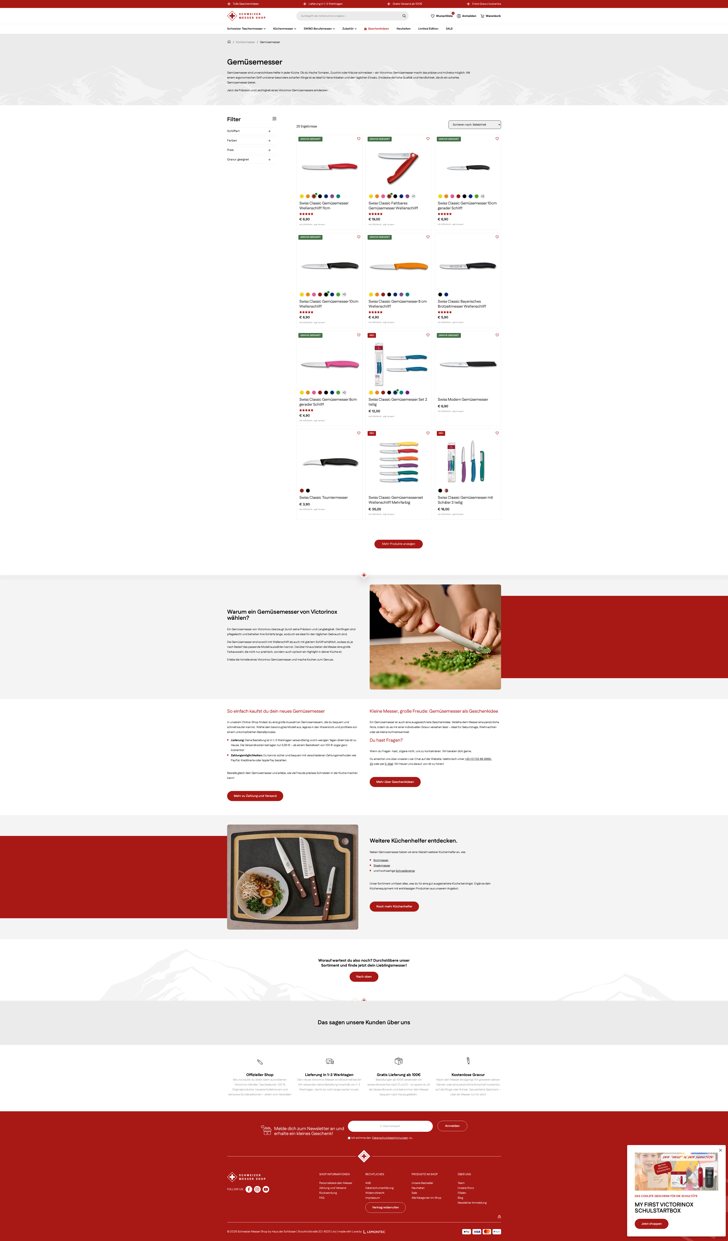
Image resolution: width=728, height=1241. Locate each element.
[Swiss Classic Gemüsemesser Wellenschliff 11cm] (329, 168)
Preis (230, 150)
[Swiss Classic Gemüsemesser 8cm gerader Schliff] (329, 364)
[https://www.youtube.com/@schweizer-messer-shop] (266, 1189)
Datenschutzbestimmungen (390, 1138)
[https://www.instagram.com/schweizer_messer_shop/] (257, 1189)
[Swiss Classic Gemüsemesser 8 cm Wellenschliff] (399, 266)
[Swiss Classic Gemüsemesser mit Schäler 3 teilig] (468, 462)
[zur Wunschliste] (359, 139)
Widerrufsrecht (374, 1193)
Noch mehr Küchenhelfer (394, 906)
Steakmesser (381, 866)
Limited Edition (428, 29)
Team (461, 1183)
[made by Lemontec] (374, 1231)
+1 (413, 196)
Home (229, 44)
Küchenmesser (245, 42)
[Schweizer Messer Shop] (246, 16)
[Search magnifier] (404, 16)
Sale (414, 1193)
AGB (368, 1183)
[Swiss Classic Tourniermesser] (329, 462)
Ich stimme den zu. (382, 1138)
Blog (460, 1198)
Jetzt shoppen (651, 1224)
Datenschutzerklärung (379, 1188)
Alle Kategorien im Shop (426, 1198)
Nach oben (364, 977)
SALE (449, 29)
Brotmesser (380, 860)
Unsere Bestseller (422, 1183)
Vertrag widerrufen (385, 1207)
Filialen (462, 1193)
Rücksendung (328, 1193)
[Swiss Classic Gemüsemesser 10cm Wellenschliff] (329, 266)
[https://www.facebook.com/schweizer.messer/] (249, 1189)
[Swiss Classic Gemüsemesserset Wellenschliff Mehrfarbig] (399, 462)
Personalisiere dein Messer (335, 1183)
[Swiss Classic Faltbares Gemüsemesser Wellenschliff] (399, 168)
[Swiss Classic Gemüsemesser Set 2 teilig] (399, 364)
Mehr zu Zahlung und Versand (255, 796)
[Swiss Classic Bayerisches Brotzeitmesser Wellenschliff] (468, 266)
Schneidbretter (405, 871)
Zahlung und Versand (332, 1188)
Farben (232, 140)
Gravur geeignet (238, 159)
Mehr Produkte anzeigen (398, 544)
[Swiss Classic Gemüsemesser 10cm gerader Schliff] (468, 168)
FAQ (321, 1198)
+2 (482, 196)
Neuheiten (404, 29)
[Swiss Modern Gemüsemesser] (468, 364)
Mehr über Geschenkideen (395, 782)
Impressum (372, 1198)
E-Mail (389, 764)
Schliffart (233, 131)
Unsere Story (466, 1188)
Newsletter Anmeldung (472, 1203)
